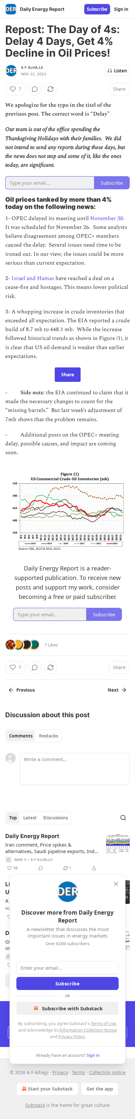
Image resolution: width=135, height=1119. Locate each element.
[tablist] (33, 735)
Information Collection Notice (88, 1030)
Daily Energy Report (32, 836)
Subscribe (97, 9)
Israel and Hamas (32, 278)
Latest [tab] (30, 818)
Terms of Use (103, 1023)
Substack (35, 1105)
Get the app (100, 1089)
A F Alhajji (32, 67)
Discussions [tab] (55, 818)
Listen (120, 71)
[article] (67, 852)
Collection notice (107, 1072)
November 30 (106, 218)
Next (113, 690)
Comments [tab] (20, 736)
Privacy (60, 1072)
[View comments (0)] (34, 89)
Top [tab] (13, 818)
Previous (25, 690)
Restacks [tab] (48, 736)
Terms (78, 1072)
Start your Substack (50, 1089)
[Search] (123, 817)
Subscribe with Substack (72, 1008)
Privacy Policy (71, 1036)
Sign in (121, 9)
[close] (116, 884)
